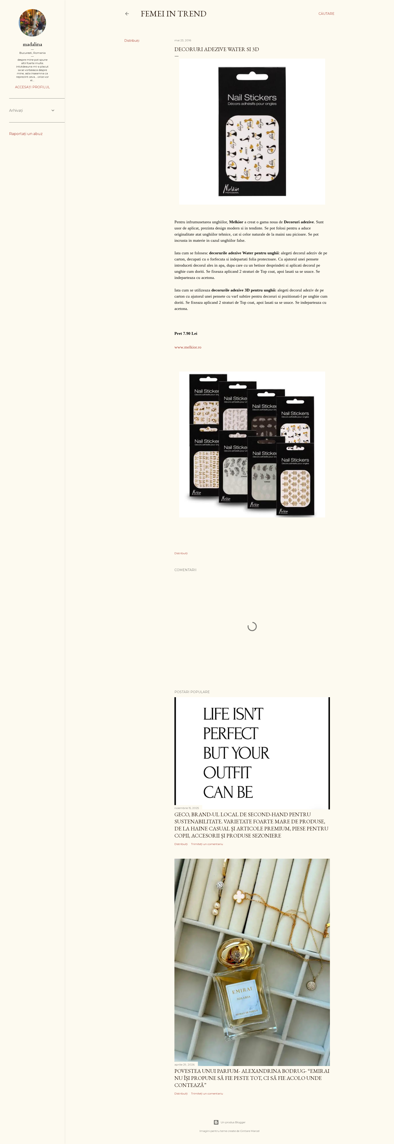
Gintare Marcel (249, 1131)
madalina (32, 44)
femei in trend (173, 13)
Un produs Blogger (233, 1122)
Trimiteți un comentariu (207, 844)
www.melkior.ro (187, 347)
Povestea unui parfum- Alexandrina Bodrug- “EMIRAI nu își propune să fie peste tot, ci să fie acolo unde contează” (251, 1078)
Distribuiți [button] (131, 41)
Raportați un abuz (26, 134)
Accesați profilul (32, 87)
